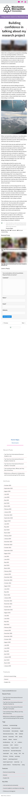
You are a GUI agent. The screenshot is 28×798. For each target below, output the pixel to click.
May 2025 (6, 500)
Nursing (15, 753)
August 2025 (7, 491)
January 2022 (7, 598)
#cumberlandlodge (13, 725)
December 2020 (8, 633)
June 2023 (6, 559)
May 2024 (6, 527)
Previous (5, 323)
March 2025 (7, 506)
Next (23, 323)
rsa (21, 762)
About (2, 795)
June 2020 (6, 648)
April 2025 (6, 503)
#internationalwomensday (8, 733)
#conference (5, 725)
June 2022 (6, 589)
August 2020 (7, 642)
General (6, 679)
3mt (12, 742)
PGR (20, 753)
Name (5, 297)
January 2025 (7, 512)
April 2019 (6, 660)
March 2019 (7, 663)
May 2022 (6, 592)
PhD (23, 753)
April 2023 (6, 565)
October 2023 (7, 547)
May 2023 (6, 562)
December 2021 (8, 601)
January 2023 (7, 574)
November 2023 (8, 544)
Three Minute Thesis (16, 764)
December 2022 (8, 577)
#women (15, 739)
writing (23, 764)
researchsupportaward (12, 759)
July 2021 (6, 615)
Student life (7, 682)
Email (4, 304)
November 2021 (8, 603)
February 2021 (7, 627)
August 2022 (7, 586)
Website (5, 310)
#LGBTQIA (21, 733)
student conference (7, 764)
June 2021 (6, 618)
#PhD (16, 736)
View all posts (15, 443)
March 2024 (7, 532)
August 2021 (7, 612)
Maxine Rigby (15, 440)
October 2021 (7, 606)
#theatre (10, 739)
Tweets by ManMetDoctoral (9, 690)
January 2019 (7, 666)
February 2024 (7, 535)
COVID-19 (16, 745)
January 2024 (7, 538)
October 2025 (7, 485)
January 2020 (7, 657)
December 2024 (8, 515)
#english (21, 731)
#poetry (20, 736)
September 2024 (8, 518)
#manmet (5, 736)
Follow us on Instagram (9, 791)
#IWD (16, 733)
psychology (17, 756)
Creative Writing (6, 748)
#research (5, 739)
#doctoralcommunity (16, 728)
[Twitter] (22, 1)
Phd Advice (5, 756)
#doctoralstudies (15, 731)
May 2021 (6, 621)
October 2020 (7, 639)
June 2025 (6, 497)
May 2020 (6, 651)
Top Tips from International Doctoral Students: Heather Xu (14, 264)
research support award (8, 762)
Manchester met (6, 750)
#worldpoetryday (6, 742)
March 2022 (7, 595)
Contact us (9, 795)
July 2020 (6, 645)
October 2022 (7, 583)
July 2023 (6, 556)
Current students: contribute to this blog (13, 788)
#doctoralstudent (6, 731)
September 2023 (8, 550)
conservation (5, 745)
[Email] (18, 1)
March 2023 (7, 568)
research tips (16, 762)
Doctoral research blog (10, 676)
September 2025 (8, 488)
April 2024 (6, 529)
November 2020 (8, 636)
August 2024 (7, 521)
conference (20, 742)
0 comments (14, 230)
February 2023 (7, 571)
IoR (21, 748)
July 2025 (6, 494)
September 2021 (8, 609)
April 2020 (6, 654)
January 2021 (7, 630)
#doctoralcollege (6, 728)
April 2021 (6, 624)
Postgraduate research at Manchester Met (14, 17)
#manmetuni (11, 736)
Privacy (5, 795)
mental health (6, 753)
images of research (15, 748)
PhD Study (11, 756)
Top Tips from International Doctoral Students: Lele (14, 250)
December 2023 (8, 541)
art (15, 742)
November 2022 (8, 580)
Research (5, 759)
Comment (6, 277)
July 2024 (6, 524)
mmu (11, 753)
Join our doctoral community (10, 785)
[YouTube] (25, 1)
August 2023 (7, 553)
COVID (11, 745)
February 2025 (7, 509)
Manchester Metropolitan (16, 750)
